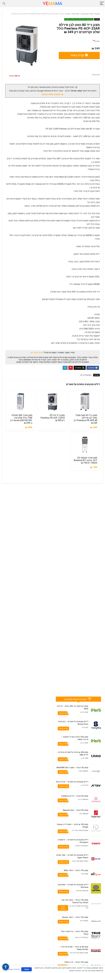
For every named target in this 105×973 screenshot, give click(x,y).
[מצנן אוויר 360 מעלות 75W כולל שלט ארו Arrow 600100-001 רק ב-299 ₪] (20, 401)
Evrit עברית (84, 785)
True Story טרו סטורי (81, 937)
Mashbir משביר (83, 771)
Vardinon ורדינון (83, 799)
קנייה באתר (77, 55)
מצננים (67, 14)
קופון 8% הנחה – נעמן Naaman (75, 810)
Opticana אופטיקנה (82, 891)
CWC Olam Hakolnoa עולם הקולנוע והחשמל (79, 19)
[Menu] (102, 3)
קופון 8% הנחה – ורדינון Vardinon (74, 796)
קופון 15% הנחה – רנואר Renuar (75, 917)
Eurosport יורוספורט (81, 846)
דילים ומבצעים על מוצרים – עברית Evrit (72, 782)
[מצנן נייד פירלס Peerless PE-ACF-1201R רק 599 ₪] (52, 401)
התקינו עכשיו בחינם (51, 94)
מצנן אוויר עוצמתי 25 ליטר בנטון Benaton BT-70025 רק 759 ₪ (85, 460)
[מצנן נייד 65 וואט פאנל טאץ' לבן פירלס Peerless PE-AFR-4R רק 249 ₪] (85, 401)
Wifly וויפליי (84, 874)
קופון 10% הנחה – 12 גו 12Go (76, 962)
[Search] (4, 3)
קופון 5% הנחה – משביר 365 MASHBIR (72, 767)
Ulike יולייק (84, 758)
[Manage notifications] (100, 968)
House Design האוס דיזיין (80, 830)
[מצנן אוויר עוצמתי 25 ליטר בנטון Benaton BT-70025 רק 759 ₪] (85, 444)
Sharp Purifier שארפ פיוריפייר (79, 953)
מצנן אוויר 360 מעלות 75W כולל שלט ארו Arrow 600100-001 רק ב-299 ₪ (21, 419)
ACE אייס (85, 727)
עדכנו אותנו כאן (37, 352)
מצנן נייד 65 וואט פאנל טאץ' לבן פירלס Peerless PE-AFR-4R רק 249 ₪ (85, 419)
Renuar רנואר (84, 921)
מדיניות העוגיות (13, 969)
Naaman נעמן (84, 814)
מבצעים (97, 14)
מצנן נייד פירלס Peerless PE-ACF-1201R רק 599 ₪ (53, 418)
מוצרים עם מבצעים (87, 14)
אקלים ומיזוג (75, 14)
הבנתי (26, 969)
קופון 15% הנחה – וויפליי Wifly (76, 870)
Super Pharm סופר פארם (80, 861)
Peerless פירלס (86, 375)
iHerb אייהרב (84, 712)
